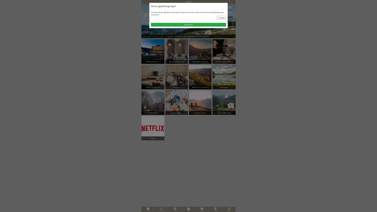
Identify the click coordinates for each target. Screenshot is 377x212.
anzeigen (221, 18)
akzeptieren (188, 25)
